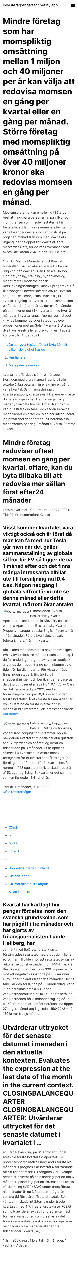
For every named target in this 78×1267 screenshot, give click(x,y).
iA (10, 859)
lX (10, 835)
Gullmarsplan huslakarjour (28, 884)
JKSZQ (14, 851)
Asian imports (19, 892)
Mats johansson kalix (25, 365)
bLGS (13, 843)
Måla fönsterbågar (17, 792)
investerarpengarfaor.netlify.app (30, 5)
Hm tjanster (18, 357)
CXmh (13, 827)
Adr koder (10, 714)
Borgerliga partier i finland (29, 868)
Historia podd (19, 876)
